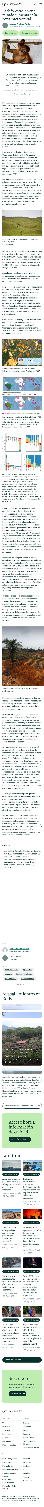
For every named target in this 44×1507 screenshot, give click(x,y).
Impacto (26, 1434)
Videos (5, 1423)
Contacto (27, 1427)
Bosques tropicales (24, 974)
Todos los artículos (13, 1360)
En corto (6, 1438)
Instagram (27, 1462)
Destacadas (7, 1441)
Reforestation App (10, 1470)
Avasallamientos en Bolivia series (19, 1106)
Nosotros (27, 1423)
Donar (25, 1430)
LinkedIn (26, 1459)
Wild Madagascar (9, 1459)
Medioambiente (27, 979)
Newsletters (28, 1438)
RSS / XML (27, 1481)
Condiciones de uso (31, 1448)
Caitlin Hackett (16, 956)
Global (21, 27)
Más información (18, 1139)
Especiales (7, 1434)
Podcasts (6, 1427)
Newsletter (16, 1393)
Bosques (8, 974)
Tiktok (26, 1477)
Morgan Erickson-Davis (20, 24)
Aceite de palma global (32, 27)
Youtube (26, 1466)
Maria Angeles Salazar (19, 949)
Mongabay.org (8, 1466)
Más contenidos (9, 1445)
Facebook (27, 1473)
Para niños (6, 1462)
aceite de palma (11, 970)
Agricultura (27, 970)
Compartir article (29, 33)
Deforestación (10, 979)
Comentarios (10, 33)
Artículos (6, 1430)
